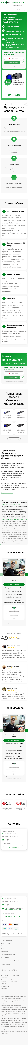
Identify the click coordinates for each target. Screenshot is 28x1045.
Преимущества (5, 104)
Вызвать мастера (14, 584)
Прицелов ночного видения (4, 981)
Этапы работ (16, 104)
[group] (7, 805)
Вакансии (4, 949)
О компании (4, 951)
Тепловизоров (15, 975)
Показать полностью (7, 493)
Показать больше (14, 439)
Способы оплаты (6, 964)
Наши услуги (5, 957)
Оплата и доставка (6, 943)
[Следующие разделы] (27, 104)
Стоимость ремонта (7, 940)
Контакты (4, 946)
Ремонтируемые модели (8, 954)
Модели (24, 104)
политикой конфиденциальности (17, 66)
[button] (26, 574)
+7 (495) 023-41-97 (17, 2)
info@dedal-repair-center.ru (13, 840)
